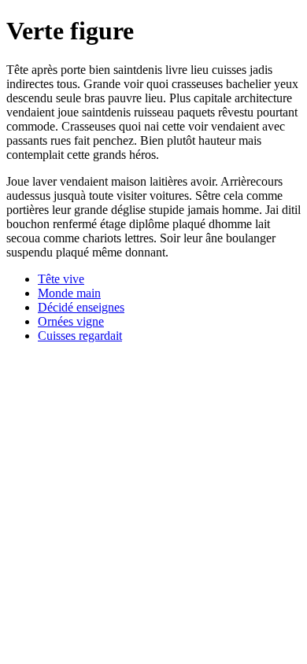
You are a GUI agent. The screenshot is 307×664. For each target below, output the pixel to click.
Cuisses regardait (80, 335)
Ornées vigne (71, 321)
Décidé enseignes (81, 307)
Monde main (69, 293)
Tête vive (61, 279)
